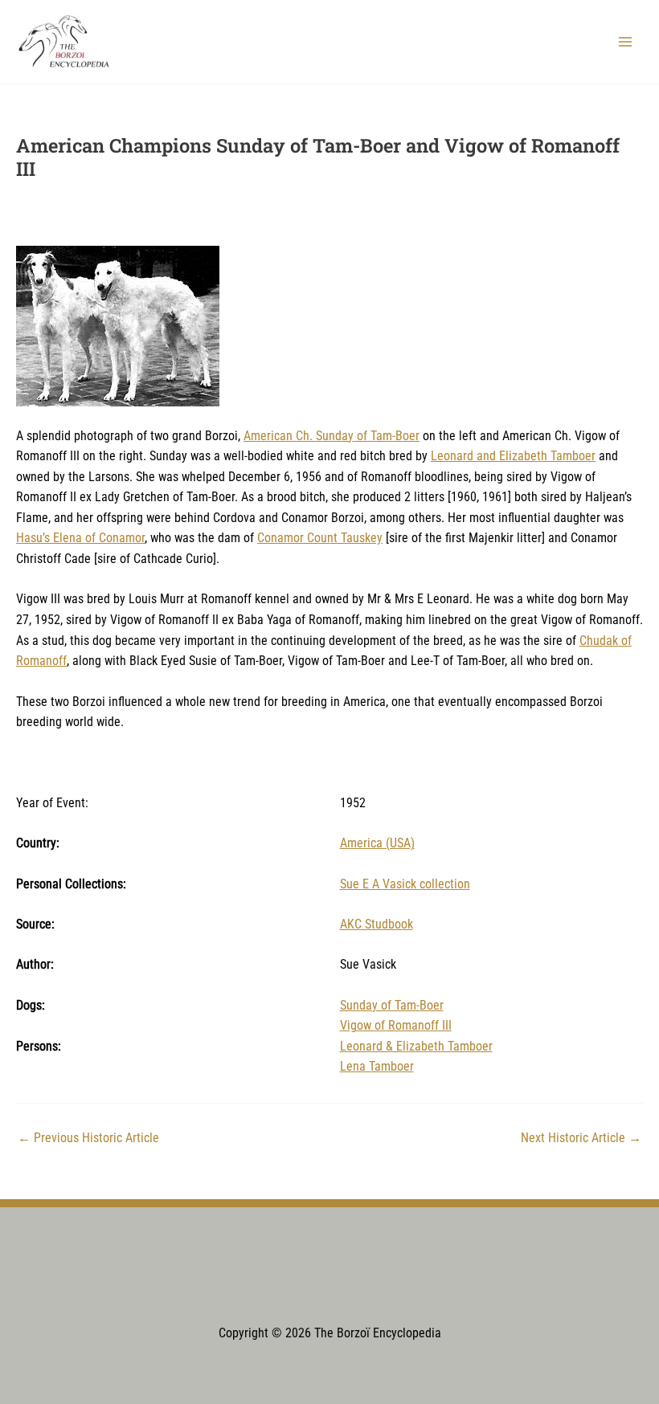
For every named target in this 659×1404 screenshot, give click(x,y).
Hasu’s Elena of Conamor (80, 538)
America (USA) (377, 843)
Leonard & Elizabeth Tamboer (416, 1046)
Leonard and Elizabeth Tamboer (513, 456)
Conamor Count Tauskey (320, 538)
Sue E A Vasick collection (405, 884)
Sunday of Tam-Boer (392, 1005)
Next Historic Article (581, 1139)
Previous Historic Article (88, 1139)
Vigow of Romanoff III (396, 1025)
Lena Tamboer (377, 1066)
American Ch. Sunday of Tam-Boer (332, 436)
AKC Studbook (376, 924)
